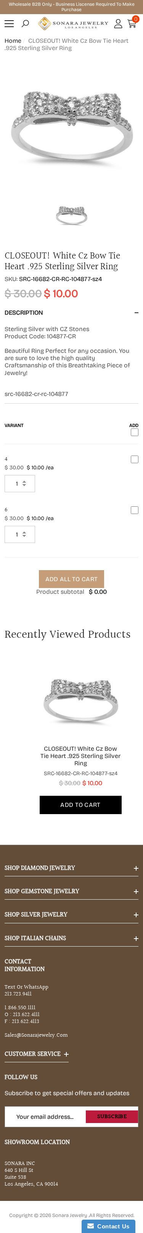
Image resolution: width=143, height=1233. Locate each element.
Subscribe (112, 1116)
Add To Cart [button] (80, 804)
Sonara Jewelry (70, 1215)
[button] (25, 23)
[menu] (9, 23)
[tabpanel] (72, 735)
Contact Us (112, 1226)
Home (13, 40)
